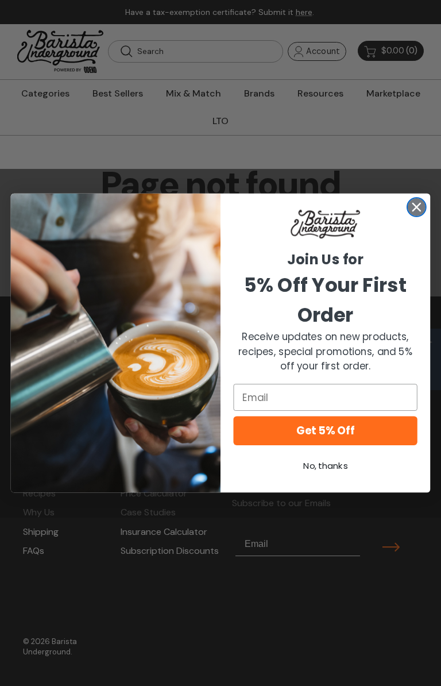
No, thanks (325, 466)
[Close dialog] (416, 207)
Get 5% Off (325, 430)
